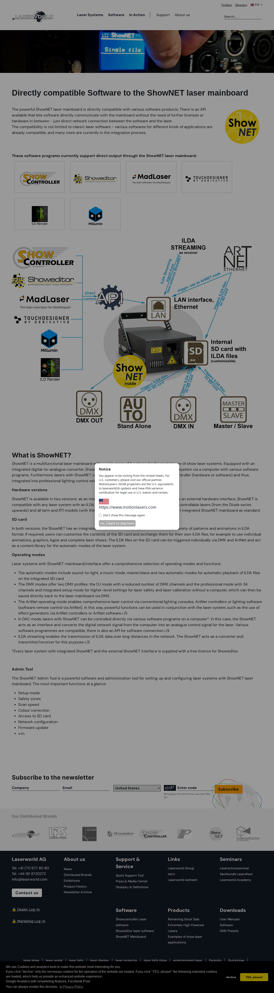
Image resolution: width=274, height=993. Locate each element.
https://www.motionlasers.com (127, 507)
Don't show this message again (124, 515)
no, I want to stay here (117, 523)
